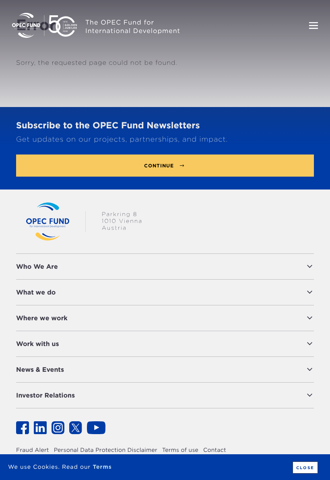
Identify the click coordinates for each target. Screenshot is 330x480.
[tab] (165, 266)
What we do (36, 292)
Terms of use (180, 450)
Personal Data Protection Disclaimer (105, 450)
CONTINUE (159, 166)
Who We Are (37, 266)
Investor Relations (45, 395)
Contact (214, 450)
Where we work (42, 318)
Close (305, 467)
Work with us (37, 344)
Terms (102, 467)
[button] (188, 266)
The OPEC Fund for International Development (132, 27)
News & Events (40, 369)
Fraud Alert (32, 450)
